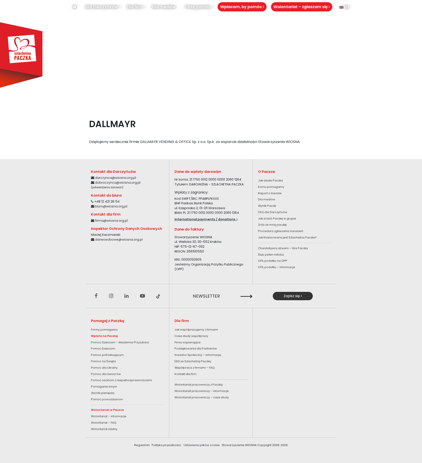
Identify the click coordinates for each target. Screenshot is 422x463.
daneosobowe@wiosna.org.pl (119, 239)
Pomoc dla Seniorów (106, 374)
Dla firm (135, 6)
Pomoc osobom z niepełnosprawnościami (121, 380)
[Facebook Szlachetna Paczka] (96, 296)
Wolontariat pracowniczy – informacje (202, 391)
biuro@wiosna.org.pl (111, 206)
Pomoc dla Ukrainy (104, 368)
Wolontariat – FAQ (103, 423)
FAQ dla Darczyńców (272, 212)
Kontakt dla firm (185, 374)
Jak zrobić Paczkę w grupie (277, 218)
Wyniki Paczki (267, 206)
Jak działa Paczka (270, 180)
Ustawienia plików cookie (202, 445)
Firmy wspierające (188, 342)
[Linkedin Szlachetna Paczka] (126, 296)
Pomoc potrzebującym (107, 355)
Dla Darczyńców (101, 6)
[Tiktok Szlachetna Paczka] (158, 296)
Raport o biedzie (270, 193)
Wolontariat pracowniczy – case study (202, 397)
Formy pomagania (104, 329)
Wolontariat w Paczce (107, 410)
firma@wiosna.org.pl (111, 220)
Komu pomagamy (271, 187)
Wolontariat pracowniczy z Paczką (199, 384)
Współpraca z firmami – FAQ (195, 368)
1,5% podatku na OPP (272, 261)
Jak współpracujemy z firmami (196, 329)
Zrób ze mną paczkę (272, 225)
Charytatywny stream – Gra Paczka (283, 248)
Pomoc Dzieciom (103, 348)
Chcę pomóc (198, 6)
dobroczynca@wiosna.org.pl (117, 182)
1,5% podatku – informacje (276, 267)
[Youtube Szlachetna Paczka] (142, 296)
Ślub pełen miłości (271, 254)
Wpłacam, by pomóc (241, 6)
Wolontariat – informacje (108, 416)
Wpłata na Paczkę (104, 336)
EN (346, 7)
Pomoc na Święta (103, 361)
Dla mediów (164, 6)
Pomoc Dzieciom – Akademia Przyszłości (120, 342)
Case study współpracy (191, 336)
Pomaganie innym (104, 386)
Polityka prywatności (166, 445)
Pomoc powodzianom (107, 399)
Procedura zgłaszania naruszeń (280, 231)
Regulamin (142, 445)
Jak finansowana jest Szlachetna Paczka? (287, 237)
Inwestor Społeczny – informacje (198, 355)
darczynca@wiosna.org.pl (115, 178)
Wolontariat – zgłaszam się (301, 6)
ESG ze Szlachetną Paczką (193, 361)
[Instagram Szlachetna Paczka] (111, 296)
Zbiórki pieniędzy (103, 393)
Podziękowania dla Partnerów (196, 348)
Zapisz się (292, 295)
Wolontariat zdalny (104, 429)
